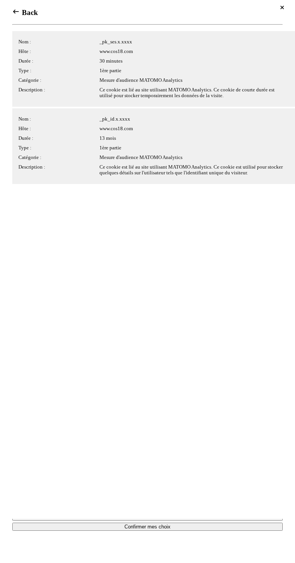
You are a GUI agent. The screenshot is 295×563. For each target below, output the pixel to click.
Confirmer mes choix (147, 527)
